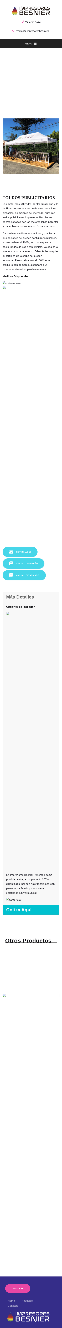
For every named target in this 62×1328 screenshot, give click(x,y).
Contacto (13, 1305)
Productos (27, 1300)
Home (11, 1300)
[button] (28, 43)
